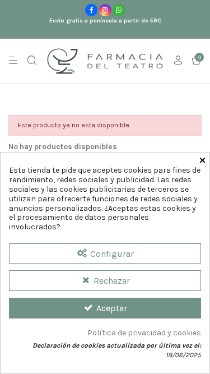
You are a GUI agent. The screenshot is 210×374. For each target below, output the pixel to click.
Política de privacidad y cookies (144, 333)
